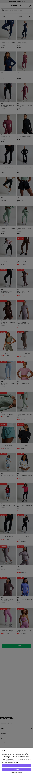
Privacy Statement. (13, 762)
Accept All (16, 765)
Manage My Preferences (16, 772)
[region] (16, 762)
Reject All (16, 769)
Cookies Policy (6, 757)
